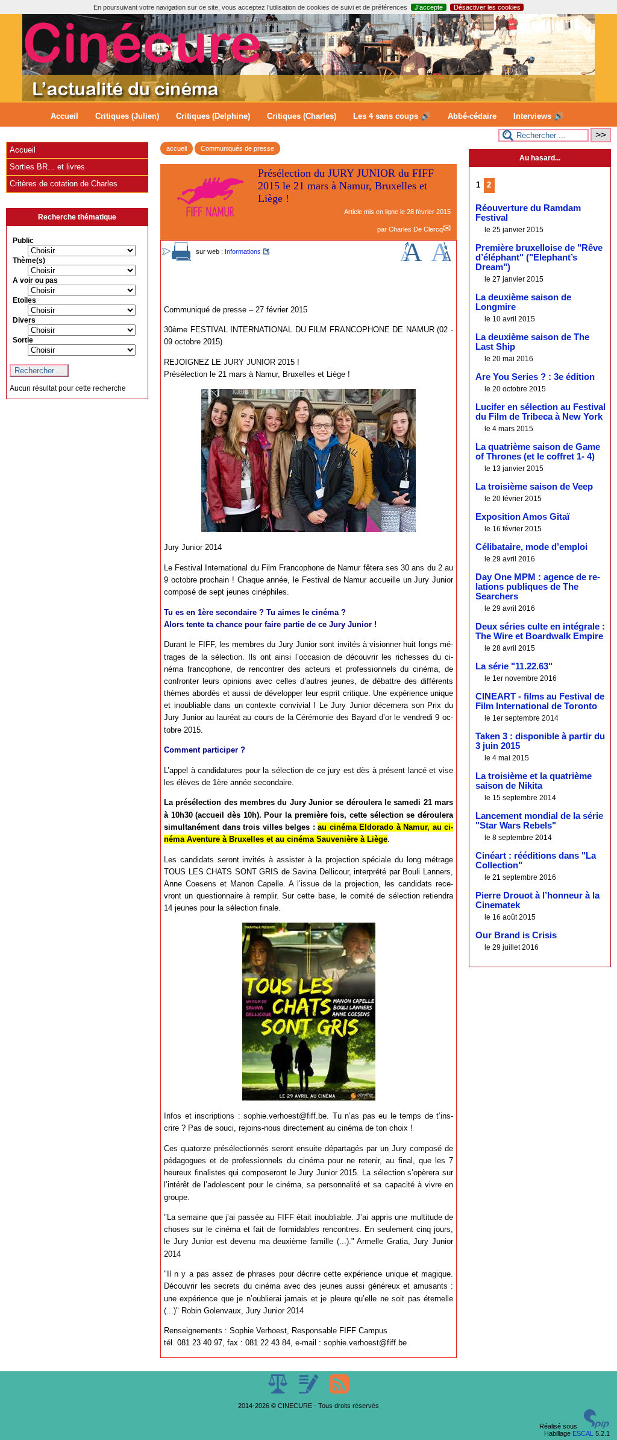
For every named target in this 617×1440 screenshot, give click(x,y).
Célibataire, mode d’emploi (531, 547)
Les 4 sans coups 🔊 (392, 116)
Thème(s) (29, 260)
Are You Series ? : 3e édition (535, 377)
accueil (176, 148)
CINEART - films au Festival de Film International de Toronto (539, 701)
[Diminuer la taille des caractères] (441, 258)
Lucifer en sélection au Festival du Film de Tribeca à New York (540, 412)
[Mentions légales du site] (278, 1391)
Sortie (23, 340)
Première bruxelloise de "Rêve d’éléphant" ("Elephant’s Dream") (539, 257)
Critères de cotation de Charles (63, 183)
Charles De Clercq (416, 229)
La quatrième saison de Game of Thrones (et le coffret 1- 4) (537, 451)
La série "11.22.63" (514, 666)
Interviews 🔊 (538, 116)
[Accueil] (308, 99)
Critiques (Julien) (127, 116)
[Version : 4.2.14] (596, 1426)
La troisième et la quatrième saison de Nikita (533, 781)
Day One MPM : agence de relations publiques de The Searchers (537, 586)
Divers (24, 320)
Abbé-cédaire (472, 116)
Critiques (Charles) (301, 116)
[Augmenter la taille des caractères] (411, 258)
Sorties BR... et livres (47, 166)
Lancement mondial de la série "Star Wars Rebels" (539, 820)
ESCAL (583, 1433)
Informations (243, 251)
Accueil (64, 116)
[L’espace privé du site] (309, 1391)
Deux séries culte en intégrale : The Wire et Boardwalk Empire (540, 631)
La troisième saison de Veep (534, 486)
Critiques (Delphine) (213, 116)
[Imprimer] (181, 258)
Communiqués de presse (237, 148)
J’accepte (429, 7)
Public (23, 240)
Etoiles (24, 300)
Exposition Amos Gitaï (522, 517)
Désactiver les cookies (487, 7)
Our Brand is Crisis (516, 935)
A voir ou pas (35, 280)
